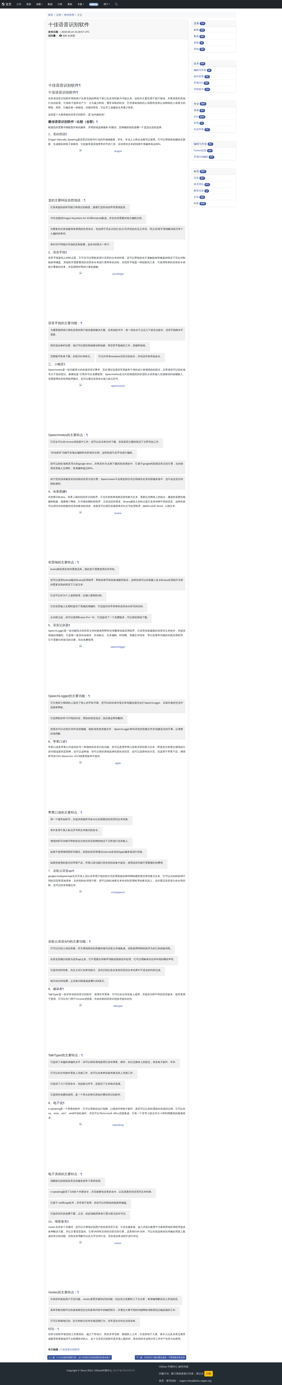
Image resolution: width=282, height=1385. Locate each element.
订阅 (208, 1373)
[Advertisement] (116, 61)
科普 (199, 203)
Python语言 (202, 150)
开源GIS (201, 82)
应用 (198, 122)
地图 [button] (38, 4)
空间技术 (201, 89)
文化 (199, 196)
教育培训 (201, 190)
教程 (70, 4)
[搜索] (116, 4)
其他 (199, 48)
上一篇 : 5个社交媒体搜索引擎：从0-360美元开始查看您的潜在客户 (79, 1357)
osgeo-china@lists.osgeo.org (195, 1380)
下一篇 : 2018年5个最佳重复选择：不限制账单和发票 (160, 1357)
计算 (60, 4)
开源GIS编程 (203, 156)
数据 (50, 4)
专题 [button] (79, 4)
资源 (28, 4)
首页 (8, 4)
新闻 (199, 29)
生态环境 (201, 129)
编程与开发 (202, 70)
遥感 (199, 110)
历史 (199, 177)
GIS (199, 116)
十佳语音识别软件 (70, 1349)
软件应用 (69, 14)
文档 (18, 4)
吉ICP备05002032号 (124, 1370)
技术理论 (201, 184)
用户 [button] (106, 4)
